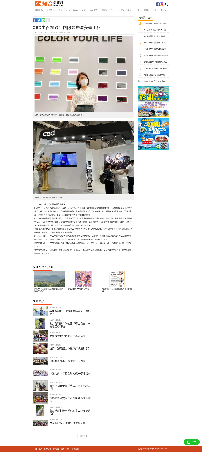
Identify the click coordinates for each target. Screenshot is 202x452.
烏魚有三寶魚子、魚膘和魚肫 (154, 75)
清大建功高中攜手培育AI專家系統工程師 (69, 387)
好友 (193, 442)
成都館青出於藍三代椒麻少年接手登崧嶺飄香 (160, 81)
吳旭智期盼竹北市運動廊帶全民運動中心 (70, 312)
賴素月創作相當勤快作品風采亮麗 (156, 55)
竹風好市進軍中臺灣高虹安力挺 (67, 360)
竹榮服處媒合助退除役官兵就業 (67, 423)
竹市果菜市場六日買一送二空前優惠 (157, 23)
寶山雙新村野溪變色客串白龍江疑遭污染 (70, 412)
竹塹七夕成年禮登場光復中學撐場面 (70, 373)
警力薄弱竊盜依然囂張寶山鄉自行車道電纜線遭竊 (70, 325)
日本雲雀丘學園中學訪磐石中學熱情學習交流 (160, 68)
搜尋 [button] (167, 5)
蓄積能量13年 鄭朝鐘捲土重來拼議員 (158, 62)
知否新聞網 (48, 3)
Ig (162, 4)
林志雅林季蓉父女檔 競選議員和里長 (157, 36)
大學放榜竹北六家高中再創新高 (67, 336)
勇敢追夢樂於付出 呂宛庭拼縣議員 (156, 43)
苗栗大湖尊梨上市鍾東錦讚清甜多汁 (70, 348)
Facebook (158, 4)
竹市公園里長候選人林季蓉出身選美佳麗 (158, 49)
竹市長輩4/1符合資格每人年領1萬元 (157, 30)
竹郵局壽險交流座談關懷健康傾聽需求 (70, 399)
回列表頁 (83, 436)
